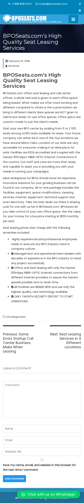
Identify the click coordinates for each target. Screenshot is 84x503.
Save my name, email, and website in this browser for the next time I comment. (39, 467)
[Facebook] (80, 4)
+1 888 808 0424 (21, 4)
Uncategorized (16, 317)
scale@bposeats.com (53, 4)
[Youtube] (80, 10)
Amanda (13, 66)
